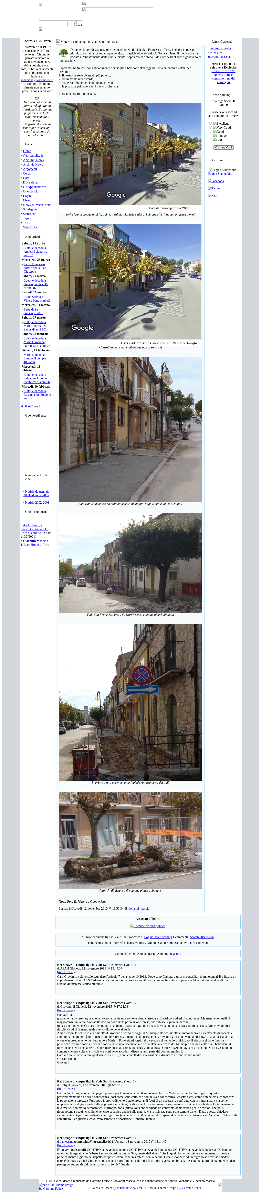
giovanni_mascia (138, 908)
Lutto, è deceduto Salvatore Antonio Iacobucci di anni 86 (37, 378)
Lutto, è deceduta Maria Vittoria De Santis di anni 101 (35, 325)
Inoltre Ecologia (220, 48)
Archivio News (33, 164)
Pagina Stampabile (220, 173)
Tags (26, 218)
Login (27, 196)
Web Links (30, 227)
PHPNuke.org (126, 1188)
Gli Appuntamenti (34, 187)
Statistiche (29, 214)
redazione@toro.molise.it (37, 80)
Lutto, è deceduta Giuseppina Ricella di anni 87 (36, 284)
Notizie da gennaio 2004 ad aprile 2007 (36, 493)
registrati (175, 953)
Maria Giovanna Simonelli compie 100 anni (35, 358)
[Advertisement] (36, 444)
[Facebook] (216, 181)
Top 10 (27, 222)
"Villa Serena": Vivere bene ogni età (37, 298)
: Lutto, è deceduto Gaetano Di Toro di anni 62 (34, 522)
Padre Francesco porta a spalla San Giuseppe (35, 267)
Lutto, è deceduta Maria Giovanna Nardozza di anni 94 (37, 342)
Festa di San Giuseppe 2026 (33, 311)
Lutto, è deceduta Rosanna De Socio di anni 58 (37, 394)
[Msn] (212, 195)
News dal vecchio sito (37, 205)
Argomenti (30, 169)
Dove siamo (31, 182)
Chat (26, 178)
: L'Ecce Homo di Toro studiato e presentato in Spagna (35, 540)
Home (27, 151)
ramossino (66, 1141)
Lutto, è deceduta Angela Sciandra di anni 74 (36, 251)
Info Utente (65, 972)
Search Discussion (202, 937)
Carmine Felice (191, 1188)
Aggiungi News (33, 160)
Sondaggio (30, 209)
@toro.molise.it (33, 155)
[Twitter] (214, 188)
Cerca (27, 173)
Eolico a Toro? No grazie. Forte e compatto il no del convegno (224, 76)
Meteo (27, 200)
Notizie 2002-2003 (36, 502)
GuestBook (30, 191)
